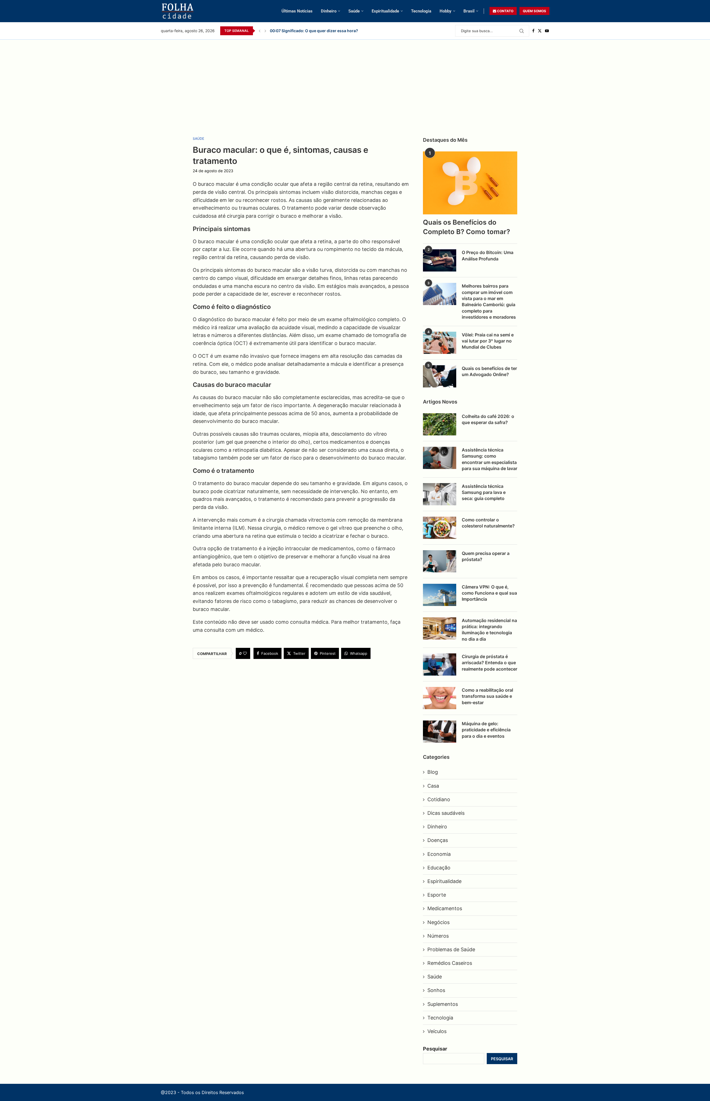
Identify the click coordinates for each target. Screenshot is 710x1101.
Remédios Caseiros (449, 963)
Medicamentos (444, 908)
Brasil (469, 11)
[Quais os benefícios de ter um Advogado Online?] (439, 376)
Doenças (437, 840)
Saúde (354, 11)
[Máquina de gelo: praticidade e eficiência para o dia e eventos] (439, 732)
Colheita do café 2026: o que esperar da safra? (488, 419)
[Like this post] (245, 653)
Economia (439, 854)
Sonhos (436, 990)
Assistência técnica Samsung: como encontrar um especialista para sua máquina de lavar (489, 459)
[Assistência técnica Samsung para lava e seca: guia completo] (439, 494)
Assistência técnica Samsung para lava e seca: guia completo (484, 492)
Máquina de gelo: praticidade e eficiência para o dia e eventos (486, 730)
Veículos (437, 1031)
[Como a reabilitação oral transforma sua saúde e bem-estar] (439, 698)
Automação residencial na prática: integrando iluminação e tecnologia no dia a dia (489, 630)
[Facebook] (533, 31)
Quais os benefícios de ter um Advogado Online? (489, 371)
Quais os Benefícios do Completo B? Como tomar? (466, 227)
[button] (259, 30)
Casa (433, 786)
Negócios (438, 922)
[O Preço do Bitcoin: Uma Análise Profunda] (439, 260)
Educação (438, 868)
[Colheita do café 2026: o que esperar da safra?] (439, 424)
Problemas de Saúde (451, 949)
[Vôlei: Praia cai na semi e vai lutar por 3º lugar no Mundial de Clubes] (439, 343)
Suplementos (442, 1004)
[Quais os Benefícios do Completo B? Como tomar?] (470, 182)
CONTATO (504, 11)
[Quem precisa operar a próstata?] (439, 561)
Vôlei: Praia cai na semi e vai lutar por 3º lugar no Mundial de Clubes (488, 341)
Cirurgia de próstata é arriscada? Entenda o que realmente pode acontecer (489, 663)
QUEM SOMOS (534, 11)
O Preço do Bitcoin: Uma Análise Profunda (487, 255)
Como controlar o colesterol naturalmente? (488, 523)
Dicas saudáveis (446, 813)
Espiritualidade (385, 11)
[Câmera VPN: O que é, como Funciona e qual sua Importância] (439, 595)
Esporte (436, 895)
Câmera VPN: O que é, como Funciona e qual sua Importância (489, 593)
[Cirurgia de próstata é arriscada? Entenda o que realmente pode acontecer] (439, 664)
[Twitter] (539, 31)
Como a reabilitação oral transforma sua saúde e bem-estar (487, 696)
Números (438, 936)
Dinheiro (328, 11)
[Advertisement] (355, 81)
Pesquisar (435, 1049)
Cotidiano (438, 799)
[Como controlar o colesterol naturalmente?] (439, 528)
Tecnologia (421, 11)
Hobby (446, 11)
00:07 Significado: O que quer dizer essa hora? (314, 30)
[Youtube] (547, 31)
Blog (432, 772)
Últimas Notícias (297, 11)
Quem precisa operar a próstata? (485, 556)
